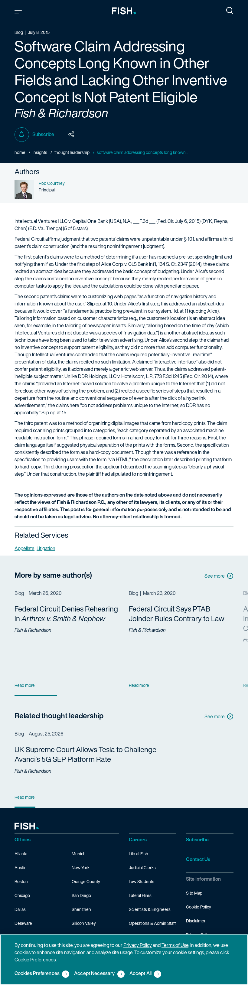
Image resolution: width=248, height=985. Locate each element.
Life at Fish (138, 853)
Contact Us (198, 859)
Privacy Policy (137, 945)
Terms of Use (175, 945)
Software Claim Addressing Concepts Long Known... (142, 152)
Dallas (20, 909)
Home (20, 152)
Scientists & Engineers (150, 909)
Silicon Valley (84, 923)
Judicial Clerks (142, 867)
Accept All (140, 973)
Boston (21, 881)
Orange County (86, 881)
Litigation (46, 548)
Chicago (22, 895)
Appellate (24, 548)
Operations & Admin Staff (152, 923)
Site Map (194, 893)
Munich (79, 853)
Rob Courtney (52, 183)
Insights (40, 152)
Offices (23, 839)
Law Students (141, 881)
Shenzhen (81, 909)
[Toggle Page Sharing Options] (71, 135)
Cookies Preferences (37, 973)
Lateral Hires (140, 895)
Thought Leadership (72, 152)
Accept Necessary (94, 973)
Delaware (23, 923)
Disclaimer (196, 921)
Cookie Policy (198, 907)
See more (214, 575)
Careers (138, 839)
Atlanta (21, 853)
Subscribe (43, 134)
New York (81, 867)
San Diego (81, 895)
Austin (21, 867)
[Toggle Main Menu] (19, 11)
